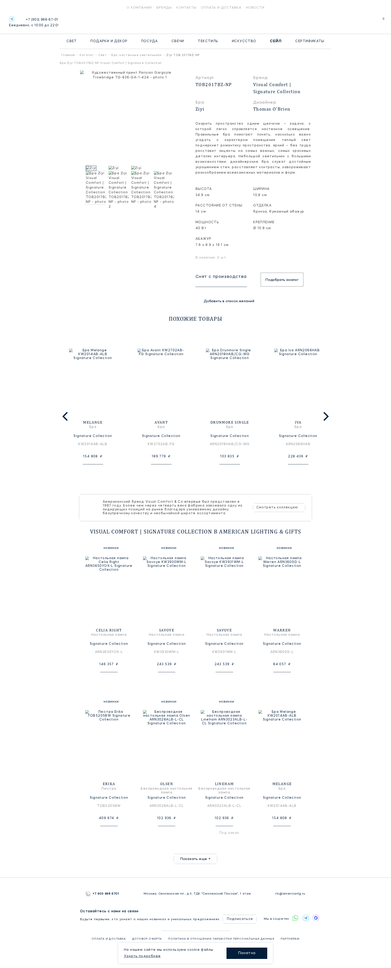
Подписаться (240, 919)
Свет (72, 41)
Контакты (186, 7)
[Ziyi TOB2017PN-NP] (141, 168)
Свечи (178, 41)
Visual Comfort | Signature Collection (276, 88)
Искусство (244, 41)
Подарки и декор (109, 41)
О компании (139, 7)
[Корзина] (379, 21)
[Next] (325, 416)
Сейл (276, 41)
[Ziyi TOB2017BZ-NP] (96, 168)
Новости (255, 7)
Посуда (149, 41)
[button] (82, 168)
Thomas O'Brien (272, 109)
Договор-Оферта (147, 939)
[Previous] (65, 416)
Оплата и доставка (221, 7)
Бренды (164, 7)
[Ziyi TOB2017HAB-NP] (118, 168)
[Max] (316, 918)
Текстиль (208, 41)
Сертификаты (309, 41)
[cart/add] (97, 471)
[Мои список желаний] (367, 21)
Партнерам (290, 939)
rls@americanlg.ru (290, 893)
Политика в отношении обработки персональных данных (221, 939)
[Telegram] (11, 19)
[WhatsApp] (295, 918)
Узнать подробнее (142, 956)
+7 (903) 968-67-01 (33, 22)
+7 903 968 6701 (106, 893)
